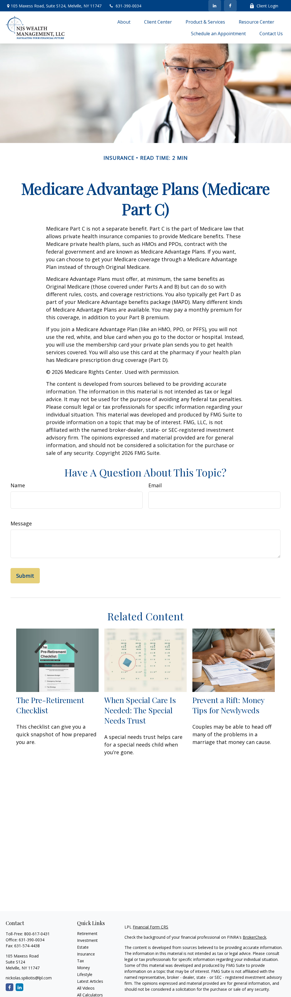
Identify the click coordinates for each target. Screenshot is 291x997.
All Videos (86, 988)
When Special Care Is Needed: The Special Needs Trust (140, 710)
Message (21, 523)
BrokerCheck (254, 937)
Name (18, 485)
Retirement (87, 933)
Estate (83, 947)
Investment (87, 940)
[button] (124, 22)
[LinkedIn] (214, 5)
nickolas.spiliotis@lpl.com (29, 978)
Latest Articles (90, 981)
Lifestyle (84, 974)
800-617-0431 (37, 933)
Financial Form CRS (150, 927)
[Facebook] (230, 5)
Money (83, 967)
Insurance (86, 954)
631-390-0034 (128, 6)
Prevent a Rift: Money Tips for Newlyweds (228, 705)
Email (155, 485)
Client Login (267, 6)
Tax (80, 960)
